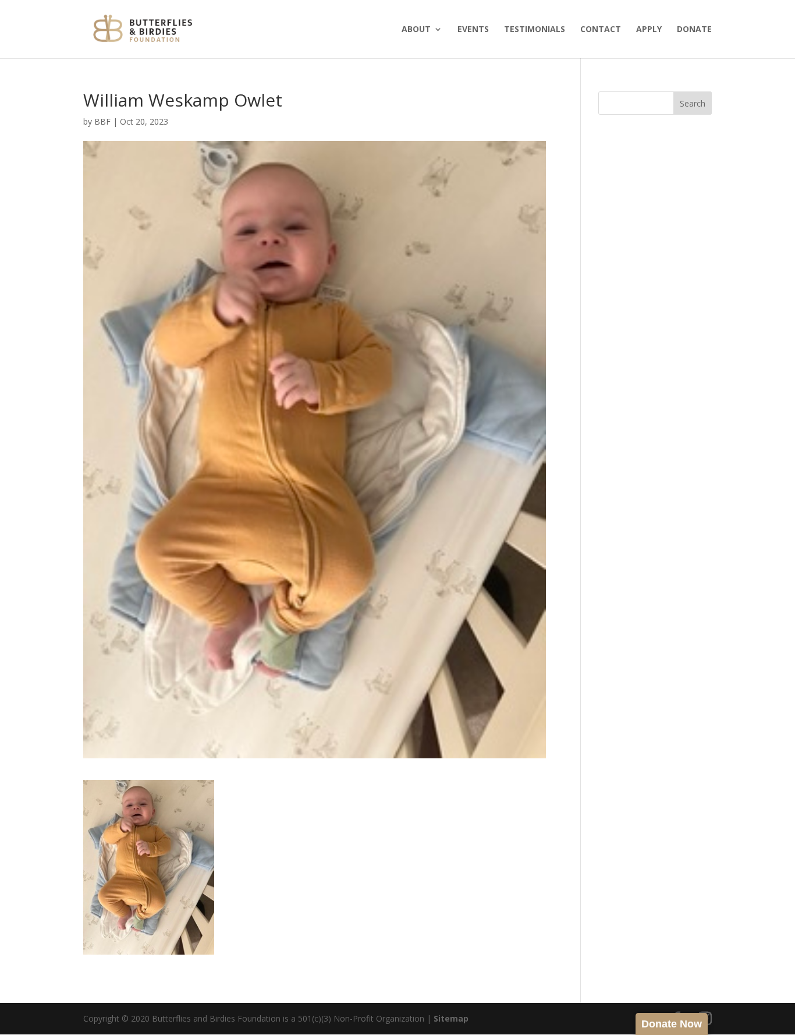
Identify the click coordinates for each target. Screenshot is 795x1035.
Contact (600, 29)
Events (473, 29)
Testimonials (534, 29)
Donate (694, 29)
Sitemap (451, 1018)
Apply (649, 29)
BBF (102, 121)
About (416, 29)
